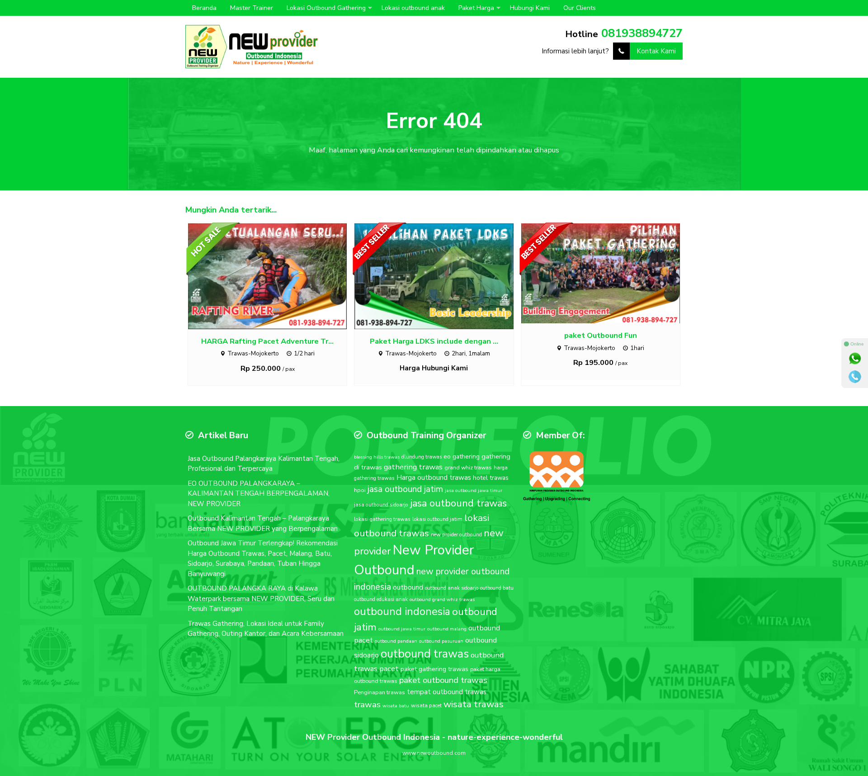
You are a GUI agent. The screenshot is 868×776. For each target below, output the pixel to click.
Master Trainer (251, 8)
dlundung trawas (421, 457)
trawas (367, 704)
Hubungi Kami (530, 8)
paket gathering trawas (434, 669)
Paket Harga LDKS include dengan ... (434, 341)
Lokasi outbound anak (413, 8)
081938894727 (642, 33)
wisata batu (395, 705)
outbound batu (497, 588)
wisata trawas (473, 704)
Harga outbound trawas (433, 477)
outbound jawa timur (401, 628)
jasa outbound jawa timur (473, 490)
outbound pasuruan (441, 641)
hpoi (360, 490)
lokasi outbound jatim (437, 519)
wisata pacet (426, 705)
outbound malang (447, 628)
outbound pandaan (396, 641)
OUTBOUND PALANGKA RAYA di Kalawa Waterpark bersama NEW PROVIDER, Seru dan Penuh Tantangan (261, 598)
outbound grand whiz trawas (442, 599)
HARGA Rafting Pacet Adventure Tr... (267, 341)
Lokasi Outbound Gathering (326, 8)
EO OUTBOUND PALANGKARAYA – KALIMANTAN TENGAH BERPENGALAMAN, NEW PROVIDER (259, 493)
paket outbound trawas (443, 680)
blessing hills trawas (377, 457)
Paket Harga (476, 8)
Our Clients (579, 8)
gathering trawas (413, 467)
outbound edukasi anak (381, 599)
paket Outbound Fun (600, 335)
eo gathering (461, 456)
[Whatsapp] (855, 358)
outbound (408, 587)
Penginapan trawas (379, 692)
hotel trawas (491, 477)
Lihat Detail (275, 275)
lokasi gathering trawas (382, 519)
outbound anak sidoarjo (451, 588)
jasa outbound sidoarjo (381, 504)
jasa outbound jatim (405, 489)
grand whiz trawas (468, 467)
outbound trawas (425, 654)
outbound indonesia (402, 611)
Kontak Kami (656, 51)
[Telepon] (855, 376)
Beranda (204, 8)
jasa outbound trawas (458, 503)
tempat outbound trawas (446, 691)
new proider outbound (456, 534)
